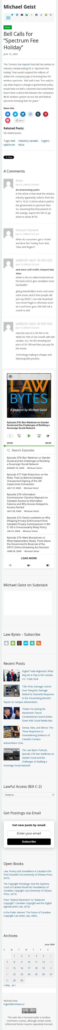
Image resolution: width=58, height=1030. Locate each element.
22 (14, 974)
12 (43, 961)
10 (29, 961)
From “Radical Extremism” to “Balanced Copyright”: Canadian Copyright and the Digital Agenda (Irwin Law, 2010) (28, 903)
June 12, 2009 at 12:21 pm (27, 234)
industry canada (28, 141)
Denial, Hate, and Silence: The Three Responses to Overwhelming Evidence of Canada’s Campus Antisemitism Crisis (28, 735)
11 (36, 961)
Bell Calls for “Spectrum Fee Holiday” (21, 40)
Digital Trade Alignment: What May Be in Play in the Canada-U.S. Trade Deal (37, 675)
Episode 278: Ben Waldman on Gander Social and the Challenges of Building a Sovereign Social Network (28, 461)
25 (36, 974)
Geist (20, 6)
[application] (29, 408)
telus (21, 144)
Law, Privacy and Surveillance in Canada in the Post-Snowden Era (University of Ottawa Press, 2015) (28, 875)
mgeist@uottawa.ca (14, 1004)
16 (21, 968)
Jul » (14, 985)
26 (43, 974)
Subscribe (29, 841)
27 (51, 974)
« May (7, 985)
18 (36, 968)
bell (13, 141)
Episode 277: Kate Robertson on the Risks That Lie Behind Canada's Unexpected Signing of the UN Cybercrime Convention (27, 479)
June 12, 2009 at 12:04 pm (27, 184)
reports (26, 64)
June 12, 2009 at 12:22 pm (27, 327)
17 (29, 968)
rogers (45, 141)
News (7, 27)
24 (29, 974)
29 (14, 980)
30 (21, 980)
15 (14, 968)
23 (21, 974)
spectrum (9, 144)
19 (43, 968)
